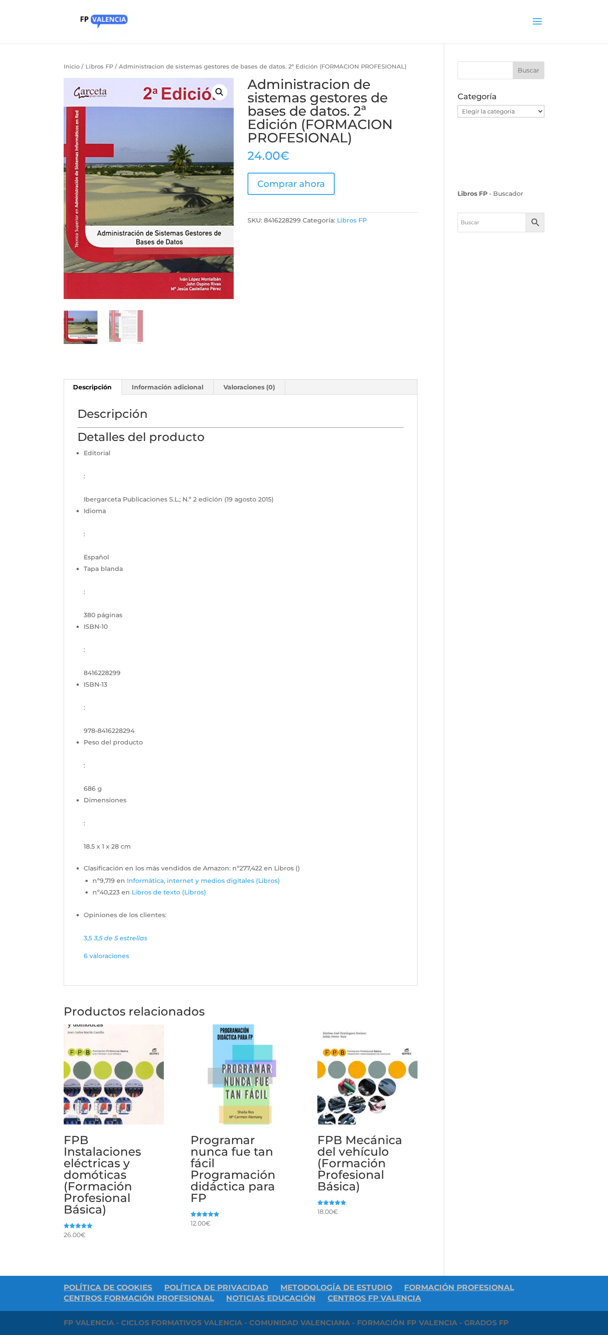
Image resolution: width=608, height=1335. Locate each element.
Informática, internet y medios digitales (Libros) (203, 881)
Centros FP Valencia (374, 1298)
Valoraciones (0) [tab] (249, 387)
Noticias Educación (271, 1298)
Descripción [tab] (92, 387)
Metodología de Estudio (336, 1287)
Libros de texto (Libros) (169, 892)
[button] (219, 92)
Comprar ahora (291, 183)
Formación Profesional (459, 1287)
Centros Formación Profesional (139, 1298)
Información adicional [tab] (167, 387)
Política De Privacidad (216, 1287)
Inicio (72, 66)
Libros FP (99, 66)
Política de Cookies (108, 1287)
